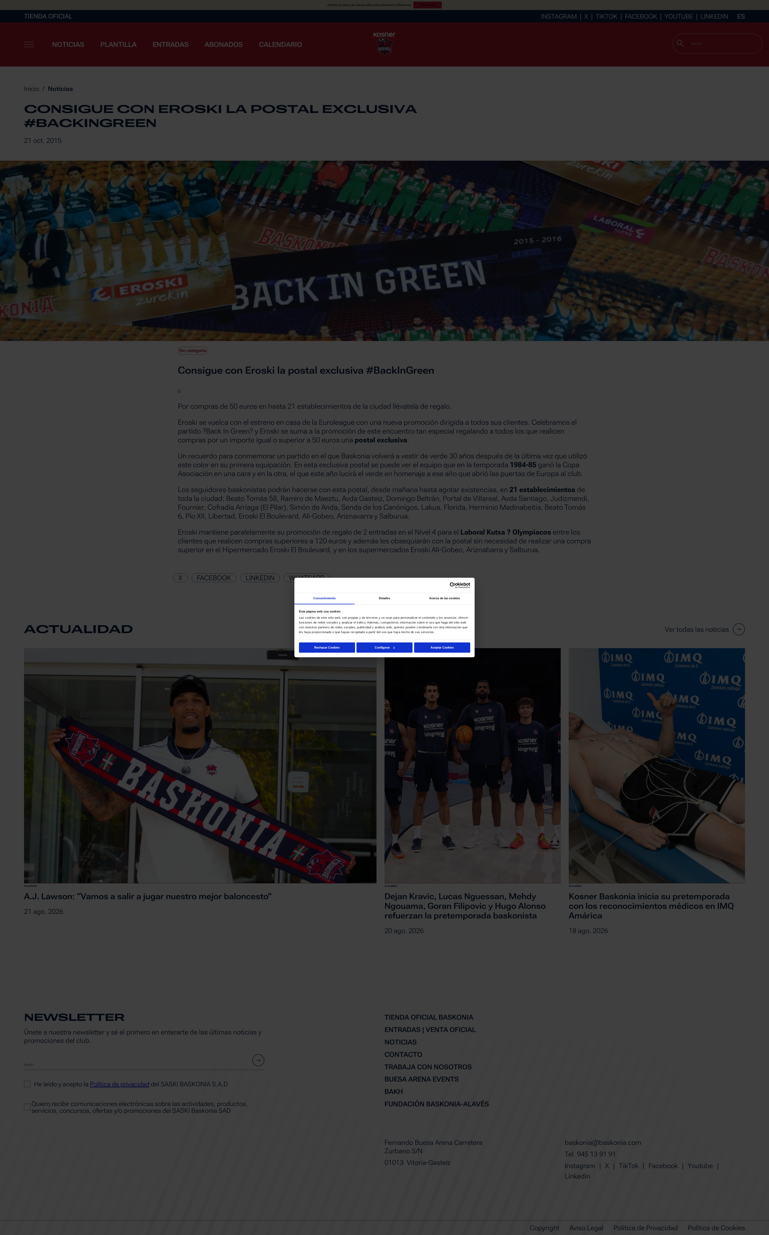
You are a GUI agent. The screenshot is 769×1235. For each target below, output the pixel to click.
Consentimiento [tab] (324, 598)
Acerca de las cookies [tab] (444, 598)
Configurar (382, 647)
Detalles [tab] (384, 598)
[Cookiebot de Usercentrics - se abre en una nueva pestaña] (452, 585)
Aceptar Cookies (442, 647)
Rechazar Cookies (327, 647)
